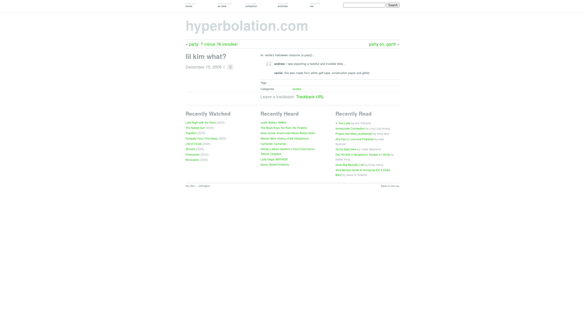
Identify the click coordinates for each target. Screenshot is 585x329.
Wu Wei (190, 186)
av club (225, 5)
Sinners (190, 149)
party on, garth (382, 44)
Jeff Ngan (204, 186)
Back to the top (390, 186)
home (191, 5)
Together (191, 133)
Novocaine (192, 160)
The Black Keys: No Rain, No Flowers (284, 128)
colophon (251, 5)
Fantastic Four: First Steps (202, 138)
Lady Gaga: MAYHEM (274, 159)
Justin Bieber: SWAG (273, 122)
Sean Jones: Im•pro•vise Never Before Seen (288, 133)
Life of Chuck (194, 144)
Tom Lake (344, 123)
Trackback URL (310, 96)
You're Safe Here (345, 149)
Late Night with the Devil (201, 122)
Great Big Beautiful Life (349, 165)
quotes (296, 89)
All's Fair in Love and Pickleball (354, 139)
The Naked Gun (195, 128)
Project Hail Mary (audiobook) (353, 133)
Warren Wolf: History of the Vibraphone (285, 138)
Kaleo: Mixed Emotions (275, 164)
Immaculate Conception (350, 128)
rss (315, 5)
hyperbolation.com (247, 25)
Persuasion (193, 154)
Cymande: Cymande (273, 144)
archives (283, 5)
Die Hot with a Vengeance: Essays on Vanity (362, 154)
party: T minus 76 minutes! (213, 44)
